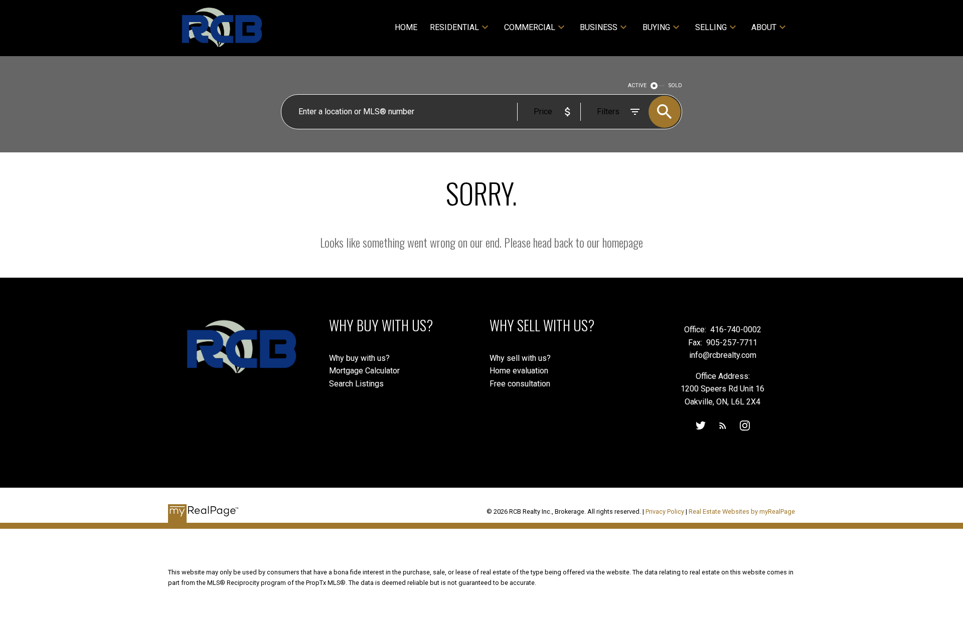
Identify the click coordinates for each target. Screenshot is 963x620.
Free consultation (520, 383)
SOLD (675, 85)
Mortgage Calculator (364, 370)
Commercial (529, 27)
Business (598, 27)
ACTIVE (637, 85)
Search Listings (356, 383)
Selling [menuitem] (711, 27)
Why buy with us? (359, 358)
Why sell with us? (520, 358)
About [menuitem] (763, 27)
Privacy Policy (665, 511)
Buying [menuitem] (656, 27)
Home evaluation (519, 370)
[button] (701, 426)
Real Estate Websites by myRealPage (742, 511)
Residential (454, 27)
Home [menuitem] (406, 27)
